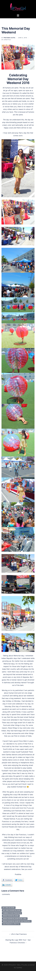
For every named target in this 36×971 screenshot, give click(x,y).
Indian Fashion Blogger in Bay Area (14, 918)
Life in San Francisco (19, 934)
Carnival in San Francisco (12, 913)
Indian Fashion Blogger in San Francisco (16, 921)
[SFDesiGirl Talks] (18, 7)
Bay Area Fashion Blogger (11, 910)
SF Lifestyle (6, 39)
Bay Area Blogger (8, 907)
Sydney (19, 967)
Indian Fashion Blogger (11, 916)
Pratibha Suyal (10, 37)
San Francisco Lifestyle (11, 924)
